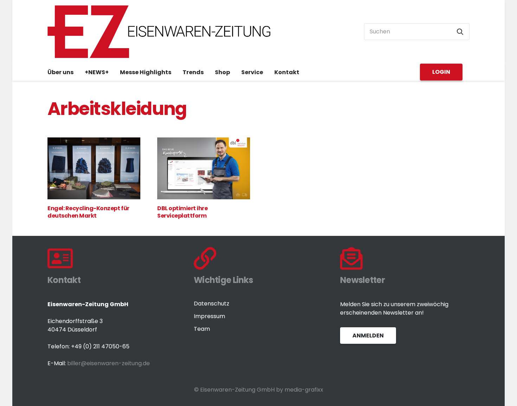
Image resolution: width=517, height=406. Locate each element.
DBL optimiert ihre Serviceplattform (182, 212)
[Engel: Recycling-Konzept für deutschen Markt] (93, 168)
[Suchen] (460, 31)
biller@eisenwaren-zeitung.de (108, 363)
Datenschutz (211, 303)
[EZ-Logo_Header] (159, 31)
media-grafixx (304, 390)
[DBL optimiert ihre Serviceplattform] (203, 168)
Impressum (209, 316)
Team (202, 329)
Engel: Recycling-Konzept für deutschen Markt (88, 212)
